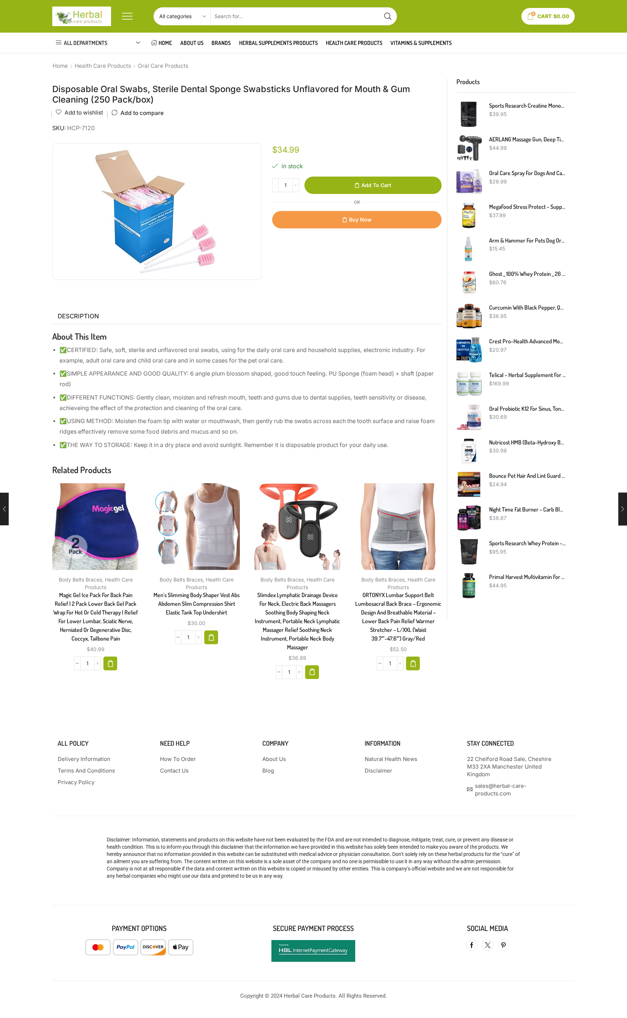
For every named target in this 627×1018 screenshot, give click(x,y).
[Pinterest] (503, 945)
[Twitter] (487, 945)
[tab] (78, 316)
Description (78, 316)
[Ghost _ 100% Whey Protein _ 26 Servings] (469, 282)
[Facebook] (472, 945)
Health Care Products (103, 65)
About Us (192, 42)
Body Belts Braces (80, 579)
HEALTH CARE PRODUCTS (354, 42)
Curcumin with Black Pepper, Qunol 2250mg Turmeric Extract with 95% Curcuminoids (527, 307)
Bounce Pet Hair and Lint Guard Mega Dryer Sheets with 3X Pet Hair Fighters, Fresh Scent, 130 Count (527, 475)
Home (60, 65)
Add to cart (376, 185)
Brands (221, 42)
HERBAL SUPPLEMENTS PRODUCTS (278, 42)
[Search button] (388, 16)
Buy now (360, 219)
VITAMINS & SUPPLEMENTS (421, 42)
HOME (165, 42)
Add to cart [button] (88, 529)
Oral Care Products (163, 65)
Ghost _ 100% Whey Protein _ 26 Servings (527, 273)
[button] (110, 663)
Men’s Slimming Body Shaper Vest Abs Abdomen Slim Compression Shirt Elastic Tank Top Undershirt (196, 603)
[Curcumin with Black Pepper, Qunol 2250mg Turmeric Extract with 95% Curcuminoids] (469, 316)
